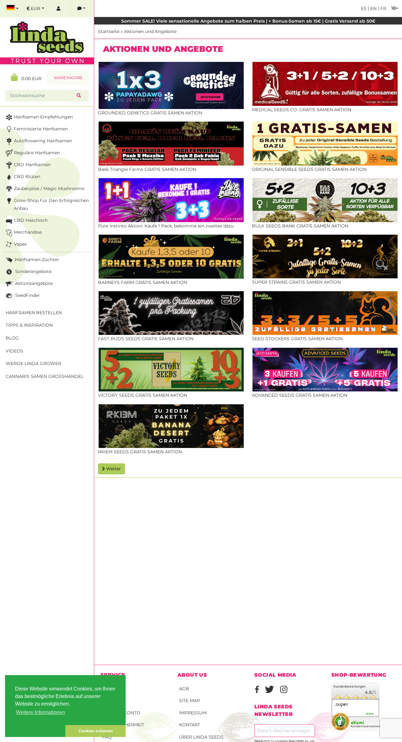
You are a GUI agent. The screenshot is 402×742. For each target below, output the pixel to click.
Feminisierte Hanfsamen (41, 129)
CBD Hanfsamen (32, 164)
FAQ (107, 737)
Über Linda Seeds (201, 737)
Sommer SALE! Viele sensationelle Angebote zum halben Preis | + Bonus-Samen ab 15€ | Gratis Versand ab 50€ (248, 21)
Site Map (189, 700)
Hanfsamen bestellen (34, 312)
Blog (12, 338)
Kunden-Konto (121, 713)
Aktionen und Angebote (150, 31)
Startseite (108, 31)
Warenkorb (68, 77)
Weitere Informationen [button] (40, 712)
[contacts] (81, 9)
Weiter (113, 469)
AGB (184, 688)
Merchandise (28, 232)
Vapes (20, 244)
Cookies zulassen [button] (96, 730)
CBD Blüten (27, 176)
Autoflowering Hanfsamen (43, 141)
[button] (35, 731)
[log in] (58, 9)
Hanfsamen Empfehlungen (43, 117)
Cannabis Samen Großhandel (45, 376)
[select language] (12, 9)
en (373, 8)
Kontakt (189, 725)
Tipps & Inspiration (29, 325)
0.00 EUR (29, 78)
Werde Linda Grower (33, 363)
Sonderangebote (33, 271)
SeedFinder (27, 295)
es (364, 8)
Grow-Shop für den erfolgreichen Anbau (51, 204)
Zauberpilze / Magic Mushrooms (49, 188)
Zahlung (113, 700)
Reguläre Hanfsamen (37, 152)
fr (382, 8)
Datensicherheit (123, 725)
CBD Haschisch (31, 220)
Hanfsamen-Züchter (36, 259)
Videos (14, 351)
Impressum (193, 713)
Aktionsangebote (33, 283)
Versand (113, 688)
